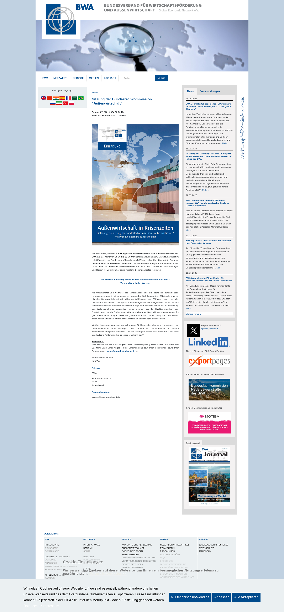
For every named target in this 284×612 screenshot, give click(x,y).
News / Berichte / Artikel (174, 545)
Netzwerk (60, 78)
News (190, 91)
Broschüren (167, 551)
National (88, 548)
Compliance (52, 551)
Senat (86, 551)
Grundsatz (51, 548)
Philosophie (52, 545)
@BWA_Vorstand (209, 329)
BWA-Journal (167, 548)
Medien (94, 78)
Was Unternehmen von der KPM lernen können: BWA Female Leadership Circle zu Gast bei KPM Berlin (207, 203)
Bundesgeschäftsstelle (213, 545)
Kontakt (110, 78)
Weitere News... (193, 314)
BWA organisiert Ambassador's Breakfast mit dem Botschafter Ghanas (208, 241)
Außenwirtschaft (133, 548)
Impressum (205, 551)
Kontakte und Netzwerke (137, 545)
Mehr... (225, 143)
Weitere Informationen (108, 573)
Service (78, 78)
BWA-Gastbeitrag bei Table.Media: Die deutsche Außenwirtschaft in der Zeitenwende (209, 279)
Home (95, 92)
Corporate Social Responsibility (132, 553)
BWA (45, 78)
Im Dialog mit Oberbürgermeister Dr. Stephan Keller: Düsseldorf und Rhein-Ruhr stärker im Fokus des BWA (208, 156)
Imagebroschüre (170, 554)
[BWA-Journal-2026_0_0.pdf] (209, 476)
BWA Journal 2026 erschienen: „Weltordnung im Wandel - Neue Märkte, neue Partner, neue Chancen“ (208, 106)
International (91, 545)
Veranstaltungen (210, 91)
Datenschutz (206, 548)
